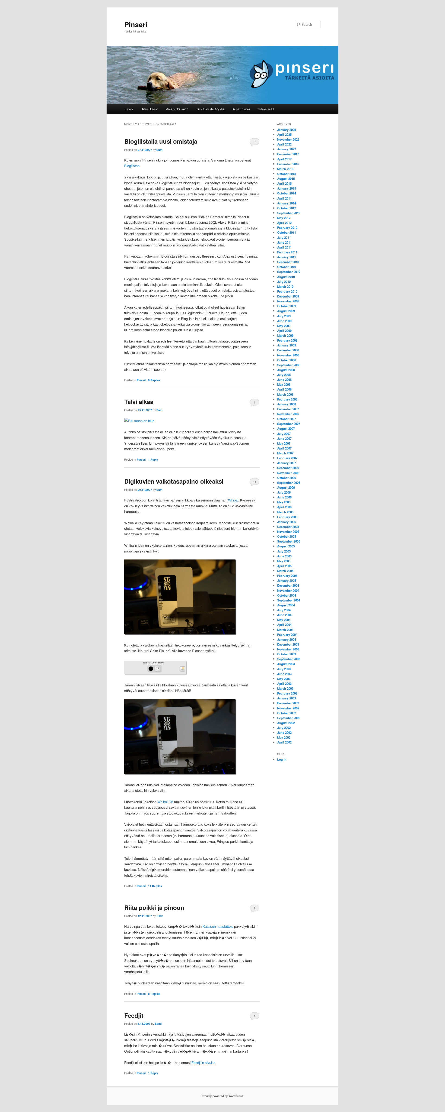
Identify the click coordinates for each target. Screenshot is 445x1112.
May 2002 (283, 737)
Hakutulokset (149, 109)
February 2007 (287, 458)
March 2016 (285, 169)
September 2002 (288, 718)
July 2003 (284, 669)
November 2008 (288, 355)
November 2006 (288, 473)
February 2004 (287, 634)
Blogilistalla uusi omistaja (160, 141)
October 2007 (286, 419)
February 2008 (287, 399)
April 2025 (284, 134)
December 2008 (288, 350)
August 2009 (286, 311)
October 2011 (286, 232)
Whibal (233, 500)
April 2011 (284, 247)
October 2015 (286, 173)
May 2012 (283, 218)
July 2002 (284, 727)
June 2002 (284, 732)
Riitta (159, 916)
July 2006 (284, 492)
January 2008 (286, 404)
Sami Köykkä (241, 109)
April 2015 (284, 183)
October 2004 (286, 595)
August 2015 (286, 178)
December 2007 (288, 409)
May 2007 (283, 443)
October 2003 (286, 654)
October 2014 (286, 193)
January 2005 (286, 580)
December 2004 (288, 585)
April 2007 (284, 448)
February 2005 (287, 575)
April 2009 (284, 330)
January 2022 (286, 149)
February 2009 (287, 340)
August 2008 (286, 370)
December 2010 (288, 262)
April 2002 (284, 742)
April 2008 (284, 389)
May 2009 (283, 325)
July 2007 (284, 433)
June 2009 (284, 321)
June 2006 (284, 497)
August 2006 (286, 487)
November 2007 (288, 414)
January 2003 (286, 698)
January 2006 (286, 522)
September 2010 (288, 271)
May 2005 (283, 561)
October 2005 (286, 536)
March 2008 (285, 394)
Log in (281, 759)
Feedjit (133, 1015)
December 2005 (288, 526)
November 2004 (288, 590)
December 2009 (288, 296)
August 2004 (286, 605)
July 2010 (284, 281)
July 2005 (284, 551)
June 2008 (284, 379)
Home (129, 109)
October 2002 (286, 713)
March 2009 (285, 335)
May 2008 (283, 384)
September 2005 (288, 541)
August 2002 (286, 723)
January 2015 (286, 188)
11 (254, 481)
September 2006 (288, 482)
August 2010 (286, 277)
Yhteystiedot (265, 109)
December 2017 (288, 154)
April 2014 (284, 198)
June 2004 (284, 615)
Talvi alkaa (138, 401)
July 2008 (284, 374)
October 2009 (286, 306)
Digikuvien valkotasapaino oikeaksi (173, 481)
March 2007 (285, 453)
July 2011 (284, 237)
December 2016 (288, 164)
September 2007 (288, 423)
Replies (154, 380)
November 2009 (288, 301)
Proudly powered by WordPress (222, 1096)
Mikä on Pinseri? (176, 109)
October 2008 (286, 360)
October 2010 (286, 267)
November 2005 (288, 531)
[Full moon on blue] (139, 420)
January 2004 (286, 639)
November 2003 (288, 649)
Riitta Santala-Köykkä (210, 109)
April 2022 (284, 144)
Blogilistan (132, 165)
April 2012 (284, 222)
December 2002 (288, 703)
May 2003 (283, 678)
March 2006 (285, 512)
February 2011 (287, 252)
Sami (159, 150)
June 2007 (284, 438)
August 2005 (286, 546)
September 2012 (288, 213)
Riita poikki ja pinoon (154, 907)
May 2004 (283, 619)
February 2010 (287, 291)
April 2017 (284, 159)
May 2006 (283, 502)
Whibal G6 (165, 801)
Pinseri (135, 24)
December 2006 (288, 467)
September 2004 (288, 600)
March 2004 (285, 629)
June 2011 (284, 242)
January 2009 (286, 345)
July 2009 (284, 316)
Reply (153, 459)
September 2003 (288, 659)
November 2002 (288, 708)
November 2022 (288, 139)
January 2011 (286, 257)
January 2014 (286, 203)
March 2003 (285, 688)
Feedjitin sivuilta (203, 1062)
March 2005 (285, 571)
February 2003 (287, 693)
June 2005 (284, 556)
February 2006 (287, 517)
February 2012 (287, 227)
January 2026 (286, 129)
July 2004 (284, 610)
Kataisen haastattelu (218, 926)
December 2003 (288, 644)
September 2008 (288, 365)
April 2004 (284, 624)
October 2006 (286, 477)
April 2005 (284, 566)
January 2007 (286, 463)
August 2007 (286, 428)
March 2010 (285, 286)
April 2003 (284, 683)
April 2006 (284, 507)
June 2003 (284, 674)
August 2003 (286, 664)
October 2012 (286, 208)
